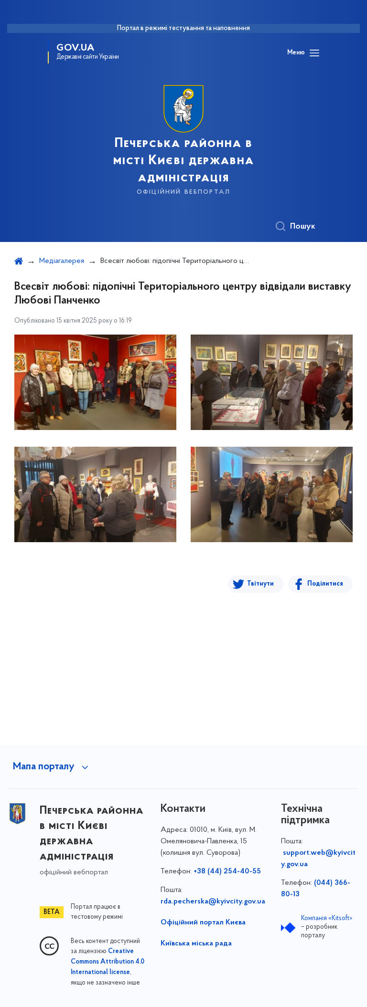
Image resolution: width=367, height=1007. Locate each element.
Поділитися (325, 583)
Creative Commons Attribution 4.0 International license (107, 962)
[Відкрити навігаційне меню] (314, 53)
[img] (95, 382)
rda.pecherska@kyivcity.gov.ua (213, 901)
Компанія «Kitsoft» (327, 918)
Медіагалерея (61, 261)
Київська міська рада (196, 943)
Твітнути (260, 583)
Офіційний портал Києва (203, 922)
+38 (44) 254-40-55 (227, 871)
